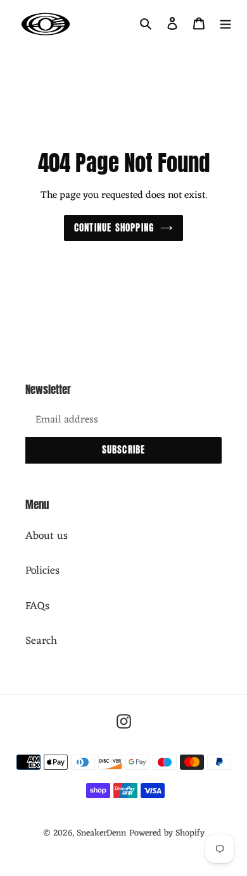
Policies (42, 571)
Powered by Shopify (167, 833)
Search (41, 641)
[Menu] (225, 24)
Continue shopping (114, 227)
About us (46, 536)
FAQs (37, 606)
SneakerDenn (101, 833)
